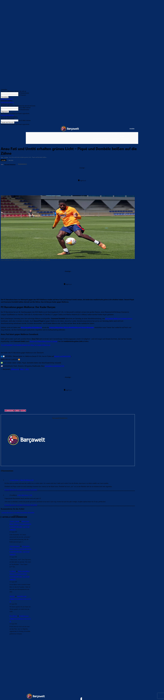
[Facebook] (116, 129)
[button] (135, 142)
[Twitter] (124, 129)
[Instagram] (120, 129)
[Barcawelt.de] (70, 128)
